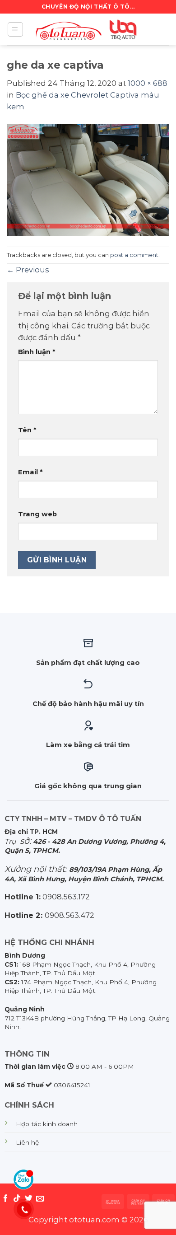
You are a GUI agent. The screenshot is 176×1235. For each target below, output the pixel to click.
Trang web (37, 514)
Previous (28, 269)
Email (30, 472)
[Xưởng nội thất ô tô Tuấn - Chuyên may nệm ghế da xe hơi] (88, 29)
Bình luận (37, 352)
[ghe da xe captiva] (88, 178)
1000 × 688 (147, 83)
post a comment (134, 254)
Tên (27, 430)
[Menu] (15, 29)
